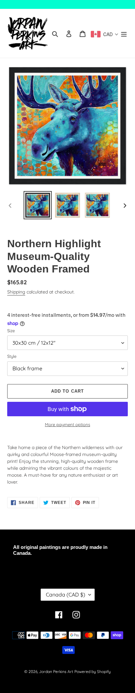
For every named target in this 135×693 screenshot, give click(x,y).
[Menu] (124, 33)
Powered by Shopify (92, 671)
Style (11, 356)
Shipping (16, 292)
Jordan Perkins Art (56, 671)
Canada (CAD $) (65, 594)
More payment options (67, 424)
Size (11, 330)
